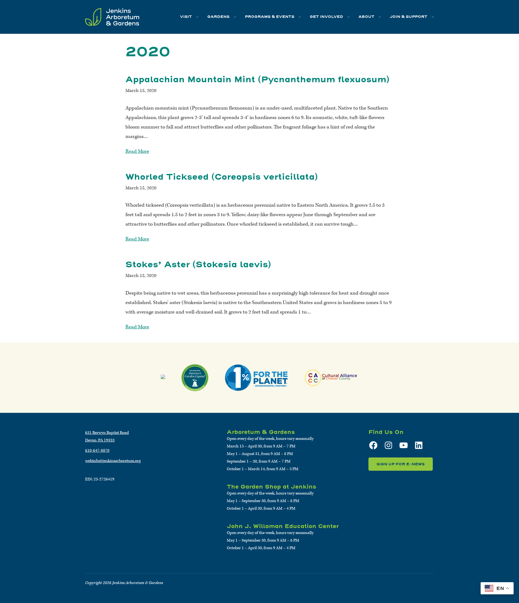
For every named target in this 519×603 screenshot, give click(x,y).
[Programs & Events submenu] (300, 17)
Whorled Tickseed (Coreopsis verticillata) (221, 176)
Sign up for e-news (401, 464)
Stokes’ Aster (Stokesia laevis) (198, 264)
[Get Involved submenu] (348, 17)
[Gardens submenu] (235, 17)
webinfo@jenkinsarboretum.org (113, 460)
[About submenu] (380, 17)
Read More (137, 151)
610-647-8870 (97, 450)
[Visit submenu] (197, 17)
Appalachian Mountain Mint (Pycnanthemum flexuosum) (257, 79)
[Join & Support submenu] (433, 17)
